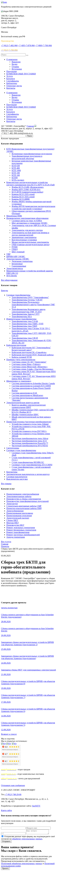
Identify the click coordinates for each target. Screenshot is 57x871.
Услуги (9, 76)
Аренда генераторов (15, 537)
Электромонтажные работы (18, 496)
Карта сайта (6, 810)
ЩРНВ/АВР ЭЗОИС (15, 256)
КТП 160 (16, 175)
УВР (8, 254)
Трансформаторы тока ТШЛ (24, 326)
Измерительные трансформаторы (21, 319)
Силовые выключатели (16, 477)
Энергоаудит (12, 503)
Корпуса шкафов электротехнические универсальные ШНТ (29, 406)
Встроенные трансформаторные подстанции (32, 154)
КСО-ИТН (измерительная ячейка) (27, 192)
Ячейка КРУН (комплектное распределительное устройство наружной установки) (33, 207)
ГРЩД (15, 249)
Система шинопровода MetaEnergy (27, 395)
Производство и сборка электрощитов (23, 499)
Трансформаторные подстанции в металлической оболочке (27, 157)
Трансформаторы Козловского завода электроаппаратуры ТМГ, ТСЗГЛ (28, 310)
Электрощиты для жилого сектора (27, 230)
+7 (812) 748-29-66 (13, 794)
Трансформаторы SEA (22, 316)
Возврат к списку (9, 734)
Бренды (4, 290)
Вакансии (16, 62)
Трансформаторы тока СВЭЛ (25, 338)
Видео (14, 64)
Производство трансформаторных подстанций (27, 501)
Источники (17, 69)
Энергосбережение (15, 511)
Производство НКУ (15, 525)
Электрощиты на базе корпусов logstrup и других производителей (30, 233)
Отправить (6, 841)
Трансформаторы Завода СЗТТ (26, 314)
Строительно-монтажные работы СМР (23, 506)
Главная (30, 126)
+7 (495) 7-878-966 (26, 45)
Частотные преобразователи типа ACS (29, 441)
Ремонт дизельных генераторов (20, 527)
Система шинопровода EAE (24, 393)
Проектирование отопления (19, 515)
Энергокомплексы (14, 268)
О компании (11, 59)
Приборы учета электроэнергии (20, 359)
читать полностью (9, 608)
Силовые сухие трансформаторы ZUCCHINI (32, 465)
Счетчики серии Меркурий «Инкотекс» (30, 367)
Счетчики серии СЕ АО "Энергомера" (29, 362)
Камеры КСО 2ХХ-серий (23, 194)
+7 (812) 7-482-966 (9, 45)
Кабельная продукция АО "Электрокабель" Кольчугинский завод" (31, 348)
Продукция (11, 71)
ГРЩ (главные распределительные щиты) (30, 244)
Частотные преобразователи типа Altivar (30, 438)
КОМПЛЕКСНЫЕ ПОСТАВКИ (21, 74)
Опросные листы (14, 86)
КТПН (15, 177)
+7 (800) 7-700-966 (43, 45)
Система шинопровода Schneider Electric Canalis (33, 383)
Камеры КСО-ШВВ (21, 199)
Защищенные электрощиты (24, 237)
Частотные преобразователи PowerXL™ (30, 443)
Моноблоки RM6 (14, 216)
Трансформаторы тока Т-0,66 (25, 321)
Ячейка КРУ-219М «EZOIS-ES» (26, 189)
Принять (5, 869)
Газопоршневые (19, 266)
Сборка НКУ (12, 520)
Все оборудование (9, 280)
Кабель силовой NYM (22, 357)
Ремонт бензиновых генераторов (21, 530)
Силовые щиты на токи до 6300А (27, 221)
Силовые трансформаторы (18, 295)
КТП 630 (16, 166)
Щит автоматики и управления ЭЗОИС (30, 223)
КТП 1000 (16, 170)
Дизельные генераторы (22, 261)
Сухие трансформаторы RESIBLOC (28, 462)
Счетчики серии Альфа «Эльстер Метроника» (32, 369)
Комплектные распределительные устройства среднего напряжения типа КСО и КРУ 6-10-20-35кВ (30, 183)
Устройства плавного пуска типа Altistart (30, 424)
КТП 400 (16, 168)
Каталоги (10, 78)
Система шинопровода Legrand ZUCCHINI (31, 386)
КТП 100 (16, 173)
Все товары (6, 483)
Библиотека (11, 83)
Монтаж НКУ (12, 523)
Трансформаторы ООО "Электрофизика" (30, 297)
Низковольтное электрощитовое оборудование (27, 218)
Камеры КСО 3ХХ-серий (23, 197)
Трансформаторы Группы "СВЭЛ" (27, 300)
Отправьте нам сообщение (13, 785)
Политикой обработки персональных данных (21, 863)
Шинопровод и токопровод (18, 381)
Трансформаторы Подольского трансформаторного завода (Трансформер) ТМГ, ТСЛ (33, 304)
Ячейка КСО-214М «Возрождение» (28, 187)
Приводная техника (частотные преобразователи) (28, 422)
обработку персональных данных (27, 839)
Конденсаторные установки (24, 240)
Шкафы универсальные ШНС (25, 414)
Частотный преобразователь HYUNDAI (30, 445)
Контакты (10, 88)
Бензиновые (17, 264)
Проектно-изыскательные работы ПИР (24, 508)
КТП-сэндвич (18, 180)
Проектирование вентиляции (19, 513)
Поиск (29, 136)
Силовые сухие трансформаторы (21, 450)
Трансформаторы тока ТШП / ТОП (27, 324)
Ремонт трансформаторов (17, 532)
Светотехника (12, 448)
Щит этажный (18, 252)
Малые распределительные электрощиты (30, 242)
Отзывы (15, 66)
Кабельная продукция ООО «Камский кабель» (33, 355)
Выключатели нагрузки (17, 479)
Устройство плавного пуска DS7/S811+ (29, 431)
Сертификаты (12, 81)
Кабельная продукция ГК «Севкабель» (29, 352)
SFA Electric (11, 275)
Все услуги (6, 541)
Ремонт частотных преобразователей (23, 535)
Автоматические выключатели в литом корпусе (28, 474)
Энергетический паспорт (17, 518)
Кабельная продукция (16, 345)
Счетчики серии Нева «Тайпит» (26, 364)
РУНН (14, 247)
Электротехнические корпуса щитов (22, 402)
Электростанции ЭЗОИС (17, 259)
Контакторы (11, 472)
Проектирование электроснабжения (22, 494)
